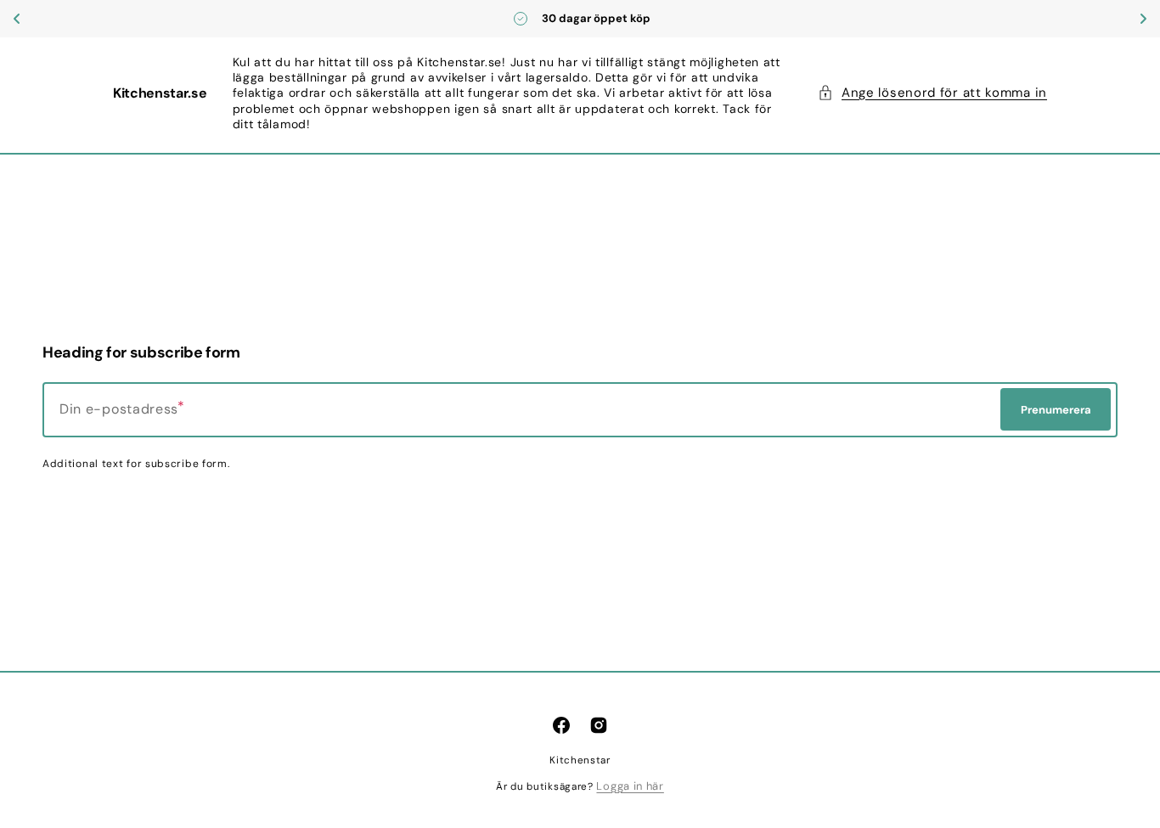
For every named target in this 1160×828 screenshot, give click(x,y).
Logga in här (629, 786)
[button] (932, 93)
